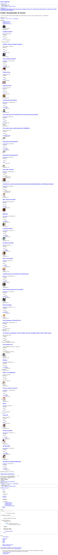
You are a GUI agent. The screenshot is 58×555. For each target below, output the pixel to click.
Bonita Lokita (5, 107)
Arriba (4, 541)
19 (11, 18)
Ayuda (4, 539)
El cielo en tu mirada (7, 430)
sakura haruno (5, 367)
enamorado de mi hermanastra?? (10, 141)
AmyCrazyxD (5, 102)
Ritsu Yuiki (5, 171)
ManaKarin (5, 65)
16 (7, 18)
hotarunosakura (5, 448)
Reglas (4, 507)
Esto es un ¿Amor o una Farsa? (10, 388)
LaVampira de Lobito (6, 135)
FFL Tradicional (5, 536)
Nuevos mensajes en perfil (9, 505)
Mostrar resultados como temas (15, 524)
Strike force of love (7, 85)
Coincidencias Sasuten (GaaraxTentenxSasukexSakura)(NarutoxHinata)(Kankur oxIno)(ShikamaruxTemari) (28, 184)
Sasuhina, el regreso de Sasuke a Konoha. (12, 44)
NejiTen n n (5, 260)
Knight (4, 422)
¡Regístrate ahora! (3, 3)
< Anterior (2, 18)
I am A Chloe (5, 437)
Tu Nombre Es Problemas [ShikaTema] (12, 461)
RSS (3, 542)
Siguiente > (17, 18)
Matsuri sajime (5, 322)
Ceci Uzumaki (5, 230)
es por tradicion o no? (8, 344)
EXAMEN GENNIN (7, 31)
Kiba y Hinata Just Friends (9, 199)
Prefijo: (1, 478)
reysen (4, 327)
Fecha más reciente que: (5, 520)
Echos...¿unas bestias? (8, 258)
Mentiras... (5, 360)
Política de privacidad (6, 545)
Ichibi (4, 87)
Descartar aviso (3, 8)
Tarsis (4, 51)
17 (8, 18)
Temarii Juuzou (5, 432)
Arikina (4, 245)
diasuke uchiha (5, 143)
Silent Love (5, 276)
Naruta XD (5, 415)
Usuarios (4, 497)
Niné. (4, 410)
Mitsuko (4, 121)
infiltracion (5, 214)
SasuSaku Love (5, 291)
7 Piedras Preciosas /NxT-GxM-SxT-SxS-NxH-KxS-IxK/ (16, 273)
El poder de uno (6, 72)
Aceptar (4, 552)
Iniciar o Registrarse (5, 1)
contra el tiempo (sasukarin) (9, 58)
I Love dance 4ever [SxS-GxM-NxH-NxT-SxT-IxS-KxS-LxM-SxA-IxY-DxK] (20, 114)
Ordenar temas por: (3, 476)
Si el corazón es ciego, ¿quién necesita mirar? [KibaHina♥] (16, 128)
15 (6, 18)
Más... (5, 532)
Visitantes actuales (8, 503)
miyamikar (5, 405)
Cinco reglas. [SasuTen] (8, 169)
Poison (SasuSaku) (7, 304)
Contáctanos (5, 538)
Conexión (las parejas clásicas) (10, 100)
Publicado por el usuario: (5, 515)
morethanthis (5, 307)
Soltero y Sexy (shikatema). (9, 372)
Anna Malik (5, 362)
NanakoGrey (5, 463)
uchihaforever (5, 60)
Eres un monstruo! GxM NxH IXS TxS (12, 320)
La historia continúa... (8, 228)
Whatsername (5, 116)
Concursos (5, 496)
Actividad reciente (8, 504)
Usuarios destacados (8, 502)
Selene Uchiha (5, 186)
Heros (4, 162)
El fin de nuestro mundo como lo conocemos (13, 289)
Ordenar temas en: (3, 477)
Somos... (5, 403)
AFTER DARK (6, 446)
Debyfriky (4, 201)
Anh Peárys (5, 265)
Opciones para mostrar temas (7, 474)
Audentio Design (18, 548)
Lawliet (4, 74)
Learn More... (8, 552)
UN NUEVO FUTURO (8, 242)
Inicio (4, 540)
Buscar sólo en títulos (11, 513)
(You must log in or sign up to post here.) (7, 481)
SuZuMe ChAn (5, 312)
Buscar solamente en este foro (12, 523)
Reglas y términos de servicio (8, 544)
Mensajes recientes (9, 531)
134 (13, 18)
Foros (4, 489)
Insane (4, 33)
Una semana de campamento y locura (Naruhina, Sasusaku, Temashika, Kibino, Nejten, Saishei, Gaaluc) (27, 333)
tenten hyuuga (5, 216)
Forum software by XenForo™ (11, 547)
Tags (3, 506)
